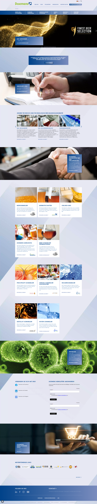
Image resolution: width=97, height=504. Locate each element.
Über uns (36, 4)
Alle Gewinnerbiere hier (22, 42)
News (41, 4)
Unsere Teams (48, 62)
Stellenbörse (47, 4)
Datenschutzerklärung (62, 395)
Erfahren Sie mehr (21, 139)
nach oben (78, 477)
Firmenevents (55, 4)
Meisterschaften (64, 4)
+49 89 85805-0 (56, 502)
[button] (1, 31)
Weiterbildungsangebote (75, 4)
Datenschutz (52, 393)
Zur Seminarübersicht (22, 91)
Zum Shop (19, 451)
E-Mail (51, 389)
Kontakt (52, 488)
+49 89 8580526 (64, 502)
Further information (44, 331)
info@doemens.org (74, 502)
